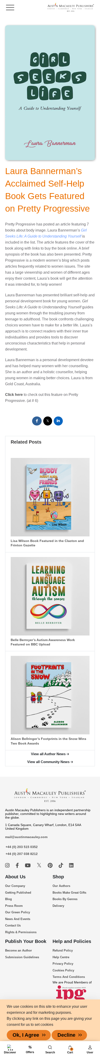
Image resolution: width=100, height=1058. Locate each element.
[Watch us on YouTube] (28, 865)
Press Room (14, 906)
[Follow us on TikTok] (61, 865)
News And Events (17, 919)
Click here (14, 395)
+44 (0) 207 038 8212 (22, 854)
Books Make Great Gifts (69, 892)
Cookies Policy (63, 970)
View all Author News (48, 754)
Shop (58, 876)
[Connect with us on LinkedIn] (71, 865)
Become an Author (18, 950)
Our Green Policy (17, 912)
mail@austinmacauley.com (26, 837)
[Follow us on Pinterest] (51, 865)
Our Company (15, 886)
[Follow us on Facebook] (18, 865)
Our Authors (61, 886)
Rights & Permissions (21, 932)
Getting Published (18, 892)
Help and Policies (72, 941)
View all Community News (48, 762)
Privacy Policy (63, 963)
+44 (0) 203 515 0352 (22, 847)
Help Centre (61, 957)
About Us (15, 876)
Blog (8, 899)
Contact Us (13, 925)
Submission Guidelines (22, 957)
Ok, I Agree (26, 1035)
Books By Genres (65, 899)
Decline (66, 1035)
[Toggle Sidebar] (10, 7)
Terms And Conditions (69, 977)
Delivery (58, 906)
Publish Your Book (25, 941)
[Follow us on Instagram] (8, 865)
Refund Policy (63, 950)
